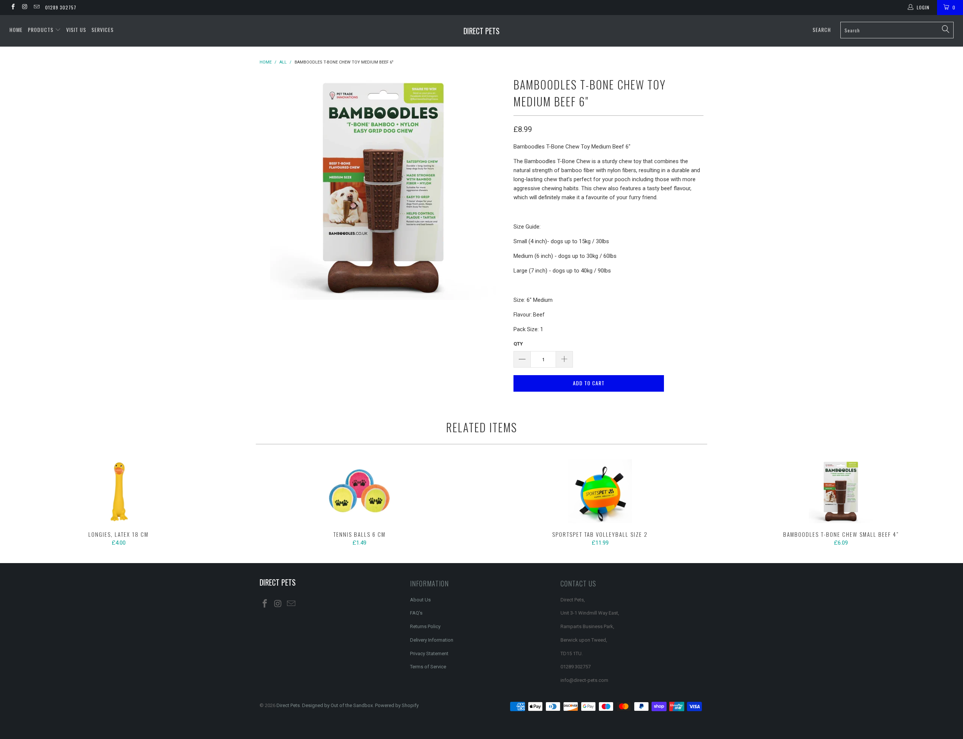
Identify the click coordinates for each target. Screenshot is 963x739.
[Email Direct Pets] (36, 7)
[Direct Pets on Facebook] (12, 7)
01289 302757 (60, 7)
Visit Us (76, 29)
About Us (420, 600)
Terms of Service (428, 666)
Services (102, 29)
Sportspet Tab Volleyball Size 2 (600, 491)
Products (41, 29)
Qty (518, 344)
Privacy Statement (429, 653)
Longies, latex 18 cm (118, 491)
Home (16, 29)
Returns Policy (425, 626)
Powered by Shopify (397, 705)
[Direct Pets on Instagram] (24, 7)
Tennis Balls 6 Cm (359, 491)
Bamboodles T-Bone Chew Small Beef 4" (840, 491)
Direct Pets (481, 30)
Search (822, 29)
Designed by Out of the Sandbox (337, 705)
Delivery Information (431, 640)
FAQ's (416, 613)
